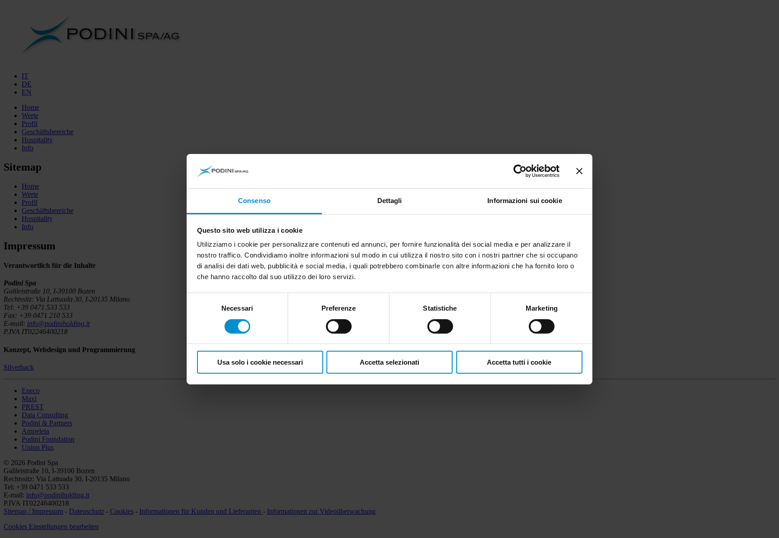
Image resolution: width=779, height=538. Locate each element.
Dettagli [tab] (389, 200)
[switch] (339, 326)
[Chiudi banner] (579, 171)
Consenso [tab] (254, 200)
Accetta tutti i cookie (519, 362)
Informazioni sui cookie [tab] (524, 200)
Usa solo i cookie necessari (260, 362)
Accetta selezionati (389, 362)
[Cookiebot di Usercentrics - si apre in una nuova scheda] (520, 171)
